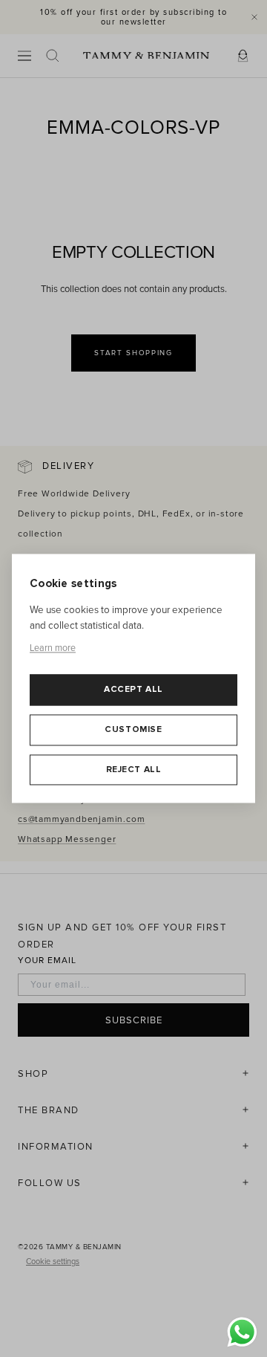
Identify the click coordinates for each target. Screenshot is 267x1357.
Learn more (53, 648)
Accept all (133, 690)
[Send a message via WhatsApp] (242, 1332)
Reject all (134, 769)
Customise (133, 729)
